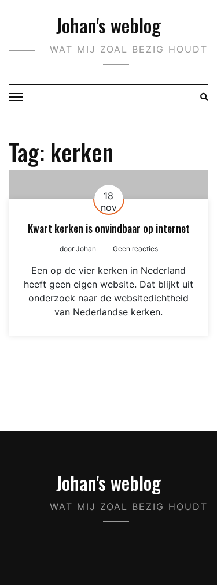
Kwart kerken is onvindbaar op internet (109, 228)
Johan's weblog (108, 25)
